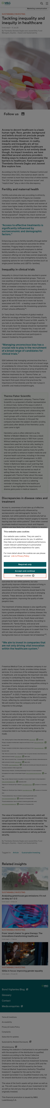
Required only (25, 564)
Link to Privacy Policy (20, 556)
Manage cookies (23, 575)
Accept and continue (25, 571)
